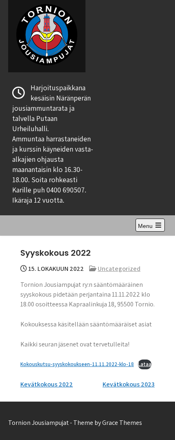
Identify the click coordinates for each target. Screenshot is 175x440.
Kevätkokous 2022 (46, 384)
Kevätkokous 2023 (129, 384)
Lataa (144, 364)
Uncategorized (119, 268)
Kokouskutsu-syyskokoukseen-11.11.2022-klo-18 (77, 364)
